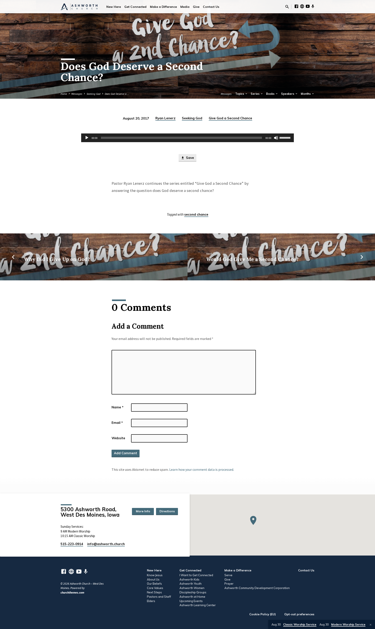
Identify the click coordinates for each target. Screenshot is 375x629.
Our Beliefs (154, 583)
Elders (151, 601)
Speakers (288, 93)
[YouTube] (307, 6)
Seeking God (93, 93)
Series (255, 93)
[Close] (370, 624)
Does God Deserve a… (117, 93)
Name (117, 407)
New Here (113, 6)
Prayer (229, 583)
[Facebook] (296, 6)
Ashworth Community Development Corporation (257, 588)
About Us (153, 579)
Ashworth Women (191, 588)
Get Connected (135, 6)
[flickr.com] (302, 6)
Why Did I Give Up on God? (57, 259)
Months (306, 93)
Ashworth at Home (192, 596)
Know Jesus (155, 575)
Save (189, 158)
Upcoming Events (191, 601)
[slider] (286, 137)
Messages (76, 93)
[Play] (87, 138)
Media (184, 6)
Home (64, 93)
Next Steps (154, 592)
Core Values (155, 588)
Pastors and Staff (159, 596)
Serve (228, 575)
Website (118, 438)
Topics (240, 93)
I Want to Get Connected (196, 575)
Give (196, 6)
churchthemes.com (72, 592)
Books (270, 93)
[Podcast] (313, 6)
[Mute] (276, 138)
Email (117, 423)
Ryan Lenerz (165, 118)
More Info (143, 511)
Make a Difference (163, 6)
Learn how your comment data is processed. (201, 469)
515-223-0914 (72, 544)
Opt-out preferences (299, 614)
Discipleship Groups (192, 592)
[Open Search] (287, 7)
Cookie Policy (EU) (262, 614)
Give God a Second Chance (230, 118)
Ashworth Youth (190, 583)
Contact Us (211, 6)
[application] (187, 137)
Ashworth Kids (189, 579)
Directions (167, 511)
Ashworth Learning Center (197, 605)
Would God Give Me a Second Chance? (252, 259)
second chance (196, 214)
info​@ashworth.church (106, 544)
